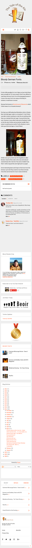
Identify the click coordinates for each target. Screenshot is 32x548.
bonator (19, 76)
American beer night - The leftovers (14, 433)
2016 (6, 399)
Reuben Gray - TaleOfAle (12, 221)
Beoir (24, 273)
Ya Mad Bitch (9, 446)
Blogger (18, 462)
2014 (6, 403)
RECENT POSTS (7, 346)
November (9, 412)
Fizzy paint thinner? (11, 435)
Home (2, 76)
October (8, 414)
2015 (6, 401)
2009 (6, 454)
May (7, 424)
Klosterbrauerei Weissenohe (10, 76)
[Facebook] (26, 29)
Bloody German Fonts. (11, 439)
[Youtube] (17, 29)
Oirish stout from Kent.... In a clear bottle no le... (17, 431)
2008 (6, 456)
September (9, 416)
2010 (6, 452)
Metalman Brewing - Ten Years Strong (19, 368)
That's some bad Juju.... (12, 441)
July (7, 420)
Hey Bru (11, 375)
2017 (6, 397)
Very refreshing (10, 436)
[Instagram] (20, 29)
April (7, 426)
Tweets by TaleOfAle (7, 318)
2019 (6, 393)
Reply (7, 216)
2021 (6, 389)
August (8, 418)
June (7, 422)
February (8, 448)
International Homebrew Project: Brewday (16, 443)
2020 (6, 391)
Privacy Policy (5, 533)
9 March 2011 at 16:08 (17, 203)
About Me (18, 530)
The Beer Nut (9, 203)
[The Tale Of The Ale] (16, 26)
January (8, 450)
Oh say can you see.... (11, 438)
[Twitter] (15, 29)
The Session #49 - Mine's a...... (13, 444)
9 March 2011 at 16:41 (23, 221)
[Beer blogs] (16, 341)
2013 (6, 405)
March (8, 428)
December (9, 410)
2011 (6, 409)
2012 (6, 407)
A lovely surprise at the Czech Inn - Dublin (16, 430)
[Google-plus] (23, 29)
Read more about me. (8, 277)
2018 (6, 395)
